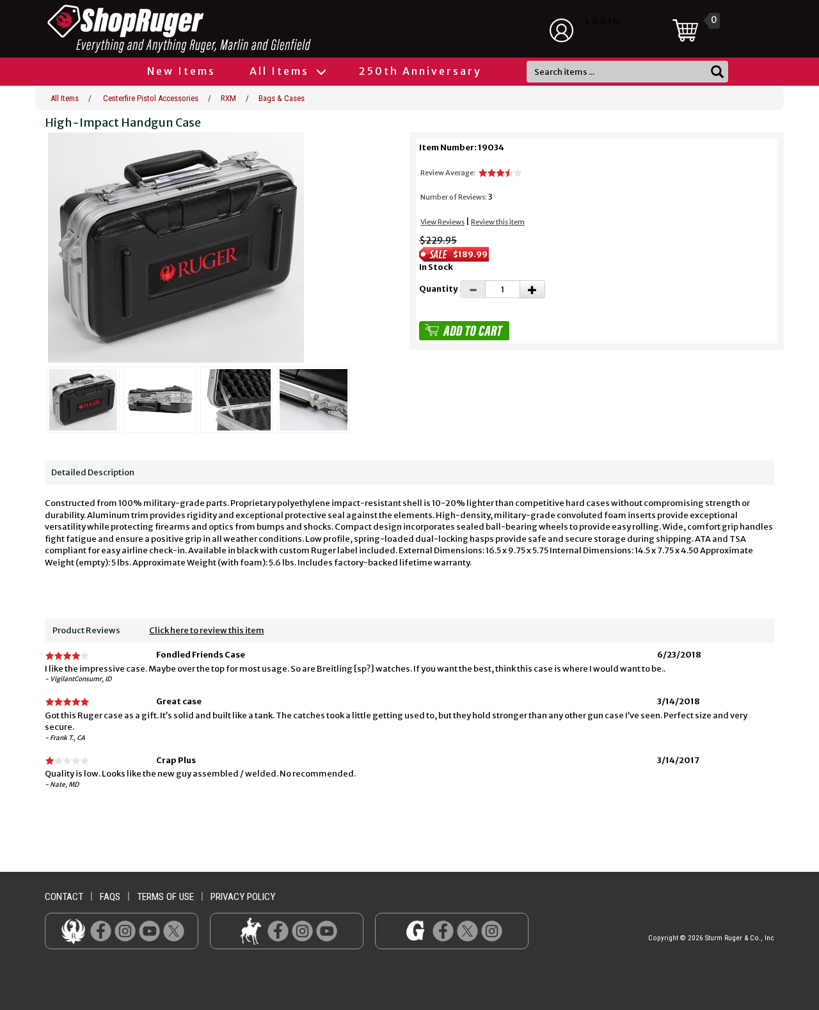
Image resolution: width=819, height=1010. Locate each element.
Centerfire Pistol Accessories (150, 98)
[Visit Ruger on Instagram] (125, 930)
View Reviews (442, 221)
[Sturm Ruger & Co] (214, 28)
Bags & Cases (281, 98)
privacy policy (243, 897)
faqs (110, 897)
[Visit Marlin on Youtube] (326, 930)
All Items (281, 71)
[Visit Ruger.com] (73, 930)
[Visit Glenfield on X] (467, 930)
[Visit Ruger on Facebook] (101, 930)
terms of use (165, 897)
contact (64, 897)
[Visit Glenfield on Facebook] (443, 930)
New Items (181, 71)
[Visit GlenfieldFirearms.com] (415, 930)
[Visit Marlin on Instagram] (302, 930)
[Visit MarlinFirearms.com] (250, 930)
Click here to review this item (206, 630)
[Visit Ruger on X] (174, 930)
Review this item (498, 221)
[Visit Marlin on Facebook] (278, 930)
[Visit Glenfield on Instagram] (492, 930)
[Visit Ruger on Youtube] (149, 930)
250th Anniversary (420, 71)
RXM (228, 98)
